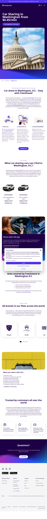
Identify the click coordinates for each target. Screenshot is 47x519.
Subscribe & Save (39, 483)
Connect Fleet (16, 488)
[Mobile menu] (44, 5)
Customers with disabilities (31, 506)
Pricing (37, 480)
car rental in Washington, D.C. (29, 98)
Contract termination (41, 508)
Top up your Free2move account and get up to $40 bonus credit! (23, 1)
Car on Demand (16, 491)
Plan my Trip (4, 483)
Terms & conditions (22, 506)
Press (25, 483)
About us (26, 480)
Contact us (26, 488)
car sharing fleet (8, 130)
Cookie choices (15, 506)
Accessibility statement (41, 506)
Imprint (9, 506)
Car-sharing (4, 480)
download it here (26, 292)
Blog (25, 485)
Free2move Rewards (40, 485)
